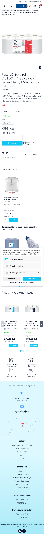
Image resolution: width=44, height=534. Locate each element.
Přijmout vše (32, 278)
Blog (26, 1)
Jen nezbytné (11, 278)
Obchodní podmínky (22, 474)
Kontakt (22, 455)
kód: (3, 90)
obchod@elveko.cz (22, 411)
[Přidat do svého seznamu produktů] (19, 177)
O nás (20, 1)
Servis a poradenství (22, 449)
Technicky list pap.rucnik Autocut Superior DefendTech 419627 (19, 155)
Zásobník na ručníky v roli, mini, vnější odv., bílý (11, 199)
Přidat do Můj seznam (30, 143)
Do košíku (12, 143)
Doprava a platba (22, 488)
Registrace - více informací (22, 445)
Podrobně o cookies (22, 484)
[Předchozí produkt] (41, 12)
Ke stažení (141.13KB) (9, 157)
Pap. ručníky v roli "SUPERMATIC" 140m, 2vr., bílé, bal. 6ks (31, 324)
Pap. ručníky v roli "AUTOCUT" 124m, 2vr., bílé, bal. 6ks (10, 323)
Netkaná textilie (22, 452)
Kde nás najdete (34, 1)
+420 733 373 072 (22, 399)
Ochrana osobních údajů (22, 478)
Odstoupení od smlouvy (22, 481)
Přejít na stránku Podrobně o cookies (22, 282)
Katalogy (22, 471)
